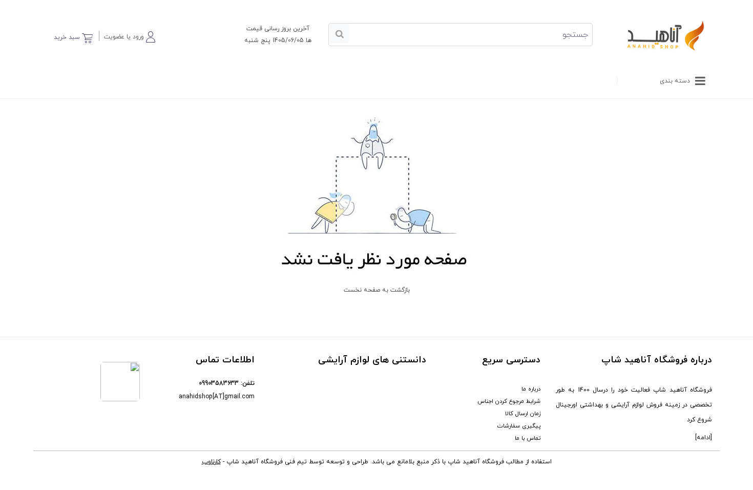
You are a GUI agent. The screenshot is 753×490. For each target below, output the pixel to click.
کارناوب (211, 462)
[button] (129, 35)
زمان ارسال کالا (522, 414)
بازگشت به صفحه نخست (377, 290)
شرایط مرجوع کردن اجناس (508, 401)
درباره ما (530, 389)
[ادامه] (703, 438)
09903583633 (219, 383)
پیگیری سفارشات (518, 426)
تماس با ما (527, 438)
